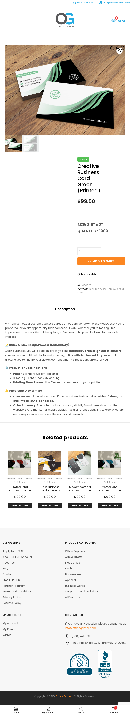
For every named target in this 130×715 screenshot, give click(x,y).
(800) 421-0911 (85, 2)
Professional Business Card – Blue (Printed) (110, 488)
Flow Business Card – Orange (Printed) (50, 488)
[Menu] (13, 20)
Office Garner (63, 696)
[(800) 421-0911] (67, 636)
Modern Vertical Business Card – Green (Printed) (80, 488)
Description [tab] (65, 309)
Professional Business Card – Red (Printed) (20, 488)
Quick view (24, 462)
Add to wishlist (89, 274)
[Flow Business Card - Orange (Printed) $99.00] (122, 48)
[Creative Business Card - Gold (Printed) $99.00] (112, 48)
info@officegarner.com (117, 2)
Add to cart (103, 261)
